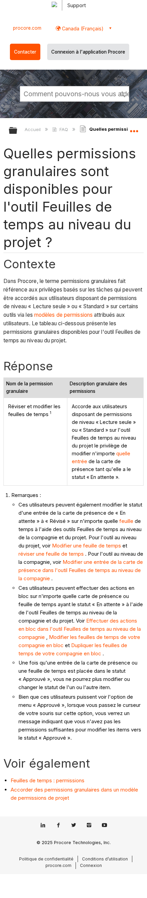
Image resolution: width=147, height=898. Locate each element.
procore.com (27, 28)
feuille (126, 521)
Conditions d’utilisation (105, 858)
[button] (123, 93)
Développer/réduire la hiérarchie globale (17, 131)
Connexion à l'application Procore (88, 52)
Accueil (33, 129)
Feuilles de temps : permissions (47, 780)
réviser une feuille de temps (51, 554)
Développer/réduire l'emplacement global (134, 128)
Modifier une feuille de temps (86, 545)
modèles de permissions (63, 315)
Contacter (25, 52)
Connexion (91, 865)
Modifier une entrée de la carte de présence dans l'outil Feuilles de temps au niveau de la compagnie (80, 570)
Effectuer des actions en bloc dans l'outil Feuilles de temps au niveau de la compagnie (79, 628)
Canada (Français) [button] (82, 28)
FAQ (63, 129)
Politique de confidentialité (46, 858)
